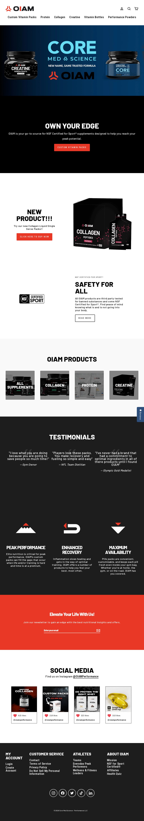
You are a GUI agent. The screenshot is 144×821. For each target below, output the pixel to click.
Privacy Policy (38, 767)
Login (9, 764)
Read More (85, 318)
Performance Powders (122, 17)
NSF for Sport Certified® (115, 765)
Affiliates (113, 770)
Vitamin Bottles (94, 17)
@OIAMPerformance (86, 676)
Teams (77, 760)
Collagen (59, 17)
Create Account (11, 769)
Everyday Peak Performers (82, 765)
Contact (34, 760)
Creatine (74, 17)
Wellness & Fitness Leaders (85, 772)
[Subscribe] (98, 630)
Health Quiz (114, 773)
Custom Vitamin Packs (22, 17)
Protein (45, 17)
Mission (112, 760)
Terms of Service (40, 763)
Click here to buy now (34, 237)
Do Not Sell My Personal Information (44, 772)
